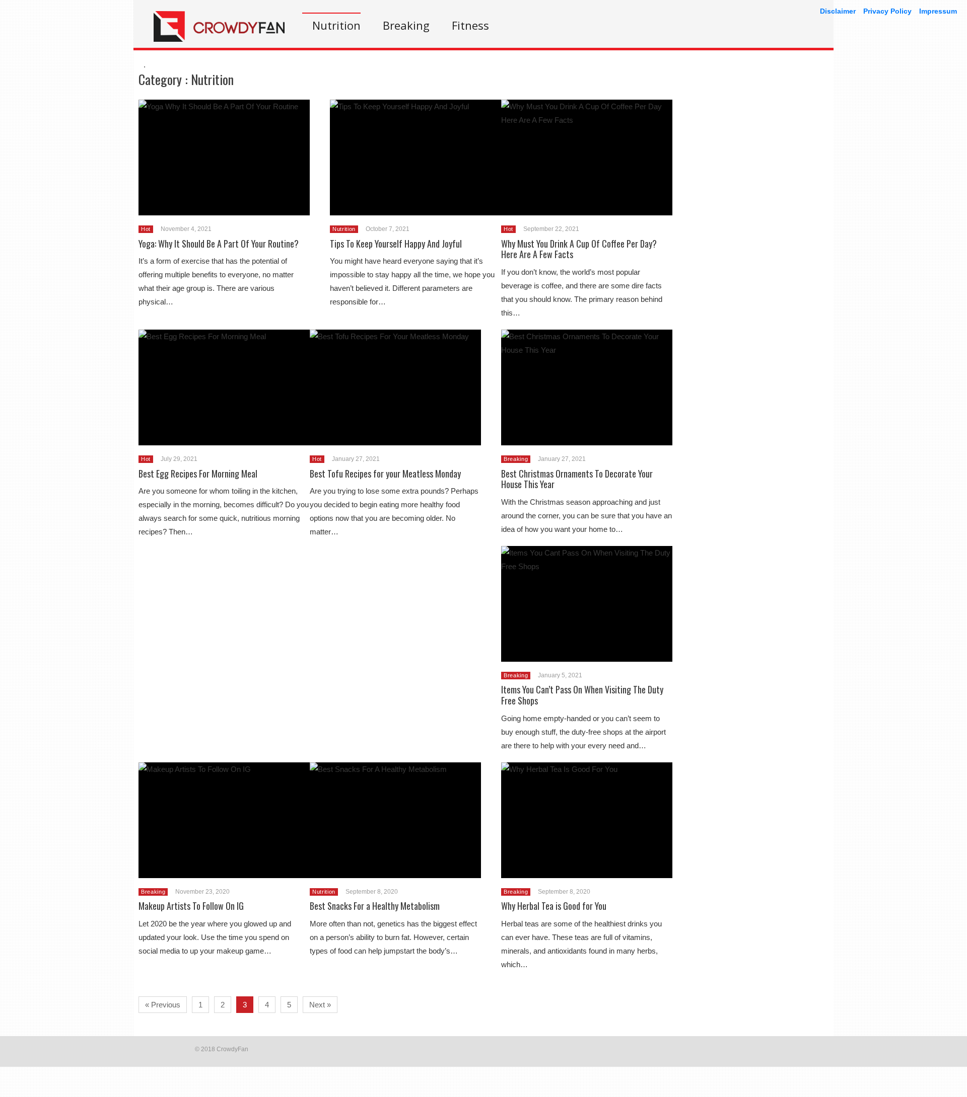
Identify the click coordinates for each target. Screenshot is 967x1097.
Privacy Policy (887, 11)
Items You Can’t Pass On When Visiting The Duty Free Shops (582, 695)
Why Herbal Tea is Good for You (553, 905)
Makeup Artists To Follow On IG (191, 905)
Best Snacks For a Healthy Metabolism (375, 905)
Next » (320, 1004)
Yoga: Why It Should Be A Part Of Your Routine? (219, 243)
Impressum (938, 11)
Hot (146, 229)
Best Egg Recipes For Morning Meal (198, 473)
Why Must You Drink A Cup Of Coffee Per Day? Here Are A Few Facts (579, 249)
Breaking (406, 25)
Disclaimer (838, 11)
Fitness (470, 25)
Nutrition (336, 25)
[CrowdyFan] (219, 39)
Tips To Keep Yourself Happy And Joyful (396, 243)
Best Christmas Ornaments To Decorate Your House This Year (577, 479)
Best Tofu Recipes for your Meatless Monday (385, 473)
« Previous (162, 1004)
